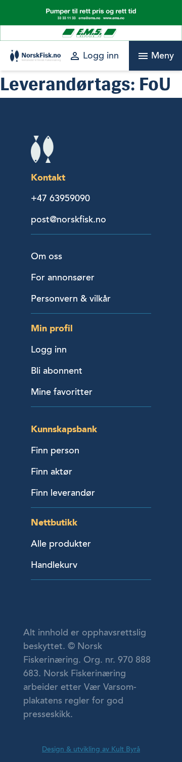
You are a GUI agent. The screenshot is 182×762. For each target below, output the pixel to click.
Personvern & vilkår (71, 298)
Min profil (52, 328)
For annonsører (63, 277)
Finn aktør (51, 471)
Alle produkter (61, 543)
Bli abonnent (56, 370)
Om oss (46, 256)
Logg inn (49, 349)
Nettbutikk (54, 522)
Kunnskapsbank (64, 429)
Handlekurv (54, 564)
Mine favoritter (62, 391)
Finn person (55, 450)
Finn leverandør (63, 492)
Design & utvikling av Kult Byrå (91, 749)
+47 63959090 (60, 198)
